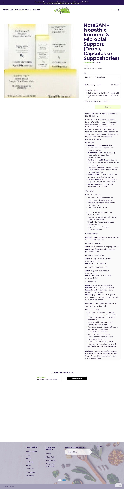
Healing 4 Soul (10, 486)
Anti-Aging (29, 462)
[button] (88, 63)
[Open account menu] (115, 10)
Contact (48, 453)
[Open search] (111, 10)
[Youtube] (101, 446)
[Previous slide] (4, 2)
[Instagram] (98, 446)
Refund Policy (50, 457)
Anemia (28, 458)
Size (85, 73)
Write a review (77, 378)
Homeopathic (30, 472)
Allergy (28, 455)
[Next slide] (119, 2)
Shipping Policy (50, 460)
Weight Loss (30, 476)
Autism (28, 465)
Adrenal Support (31, 451)
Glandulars (30, 469)
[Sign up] (89, 452)
